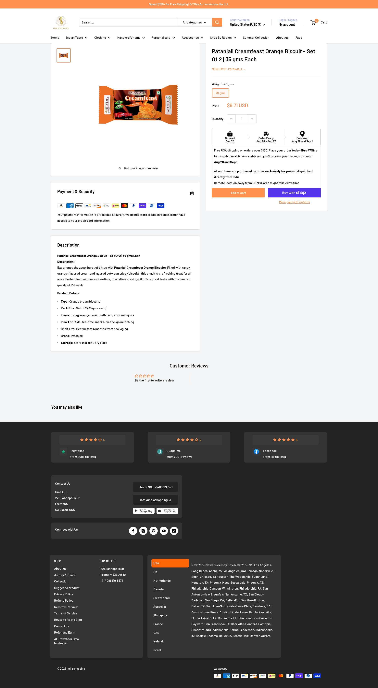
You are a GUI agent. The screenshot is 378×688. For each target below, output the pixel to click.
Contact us (61, 626)
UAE (156, 632)
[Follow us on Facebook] (133, 531)
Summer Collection (256, 37)
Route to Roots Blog (68, 619)
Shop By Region (221, 37)
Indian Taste (74, 37)
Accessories (190, 37)
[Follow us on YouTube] (164, 531)
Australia (159, 606)
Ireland (158, 641)
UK (155, 572)
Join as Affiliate (65, 575)
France (158, 624)
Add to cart (238, 192)
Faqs (299, 37)
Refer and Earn (64, 632)
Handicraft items (128, 37)
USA (156, 563)
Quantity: (218, 119)
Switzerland (161, 598)
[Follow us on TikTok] (174, 531)
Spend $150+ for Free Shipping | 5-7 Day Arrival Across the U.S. (189, 4)
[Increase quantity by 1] (252, 119)
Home (55, 37)
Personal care (161, 37)
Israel (157, 650)
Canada (158, 589)
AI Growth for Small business (67, 641)
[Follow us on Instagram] (143, 531)
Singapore (160, 615)
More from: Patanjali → (228, 69)
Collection (61, 581)
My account (287, 24)
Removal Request (66, 607)
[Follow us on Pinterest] (153, 531)
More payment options (294, 202)
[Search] (217, 22)
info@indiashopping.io (155, 500)
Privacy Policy (63, 594)
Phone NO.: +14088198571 (155, 487)
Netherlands (162, 580)
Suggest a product (67, 588)
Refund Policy (63, 600)
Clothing (100, 37)
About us (282, 37)
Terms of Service (65, 613)
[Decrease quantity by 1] (231, 119)
